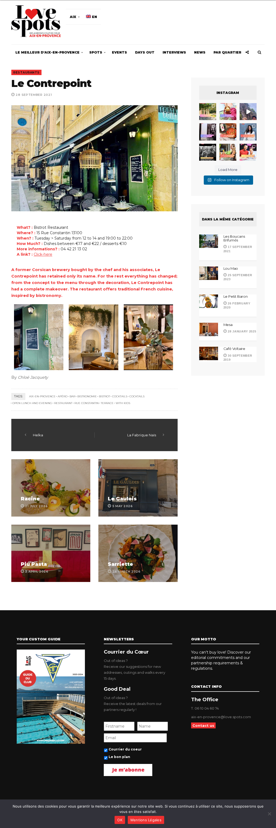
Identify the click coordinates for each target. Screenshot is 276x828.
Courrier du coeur (125, 749)
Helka (38, 435)
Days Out (144, 52)
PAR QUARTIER (227, 52)
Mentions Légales (145, 820)
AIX (73, 17)
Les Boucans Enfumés (234, 238)
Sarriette (120, 564)
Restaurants (26, 72)
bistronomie (87, 396)
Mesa (228, 324)
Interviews (174, 52)
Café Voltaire (234, 348)
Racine (30, 499)
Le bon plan (119, 757)
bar (72, 396)
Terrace (107, 403)
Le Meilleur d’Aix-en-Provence (47, 52)
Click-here (43, 254)
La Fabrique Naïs (141, 435)
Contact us (203, 725)
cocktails (119, 396)
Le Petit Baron (235, 296)
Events (119, 52)
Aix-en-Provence (42, 396)
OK (119, 820)
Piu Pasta (34, 564)
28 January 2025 (241, 331)
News (199, 52)
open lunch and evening (32, 403)
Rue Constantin (86, 403)
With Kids (123, 403)
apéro (62, 396)
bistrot (104, 396)
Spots (95, 52)
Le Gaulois (122, 499)
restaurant (63, 403)
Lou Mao (230, 268)
